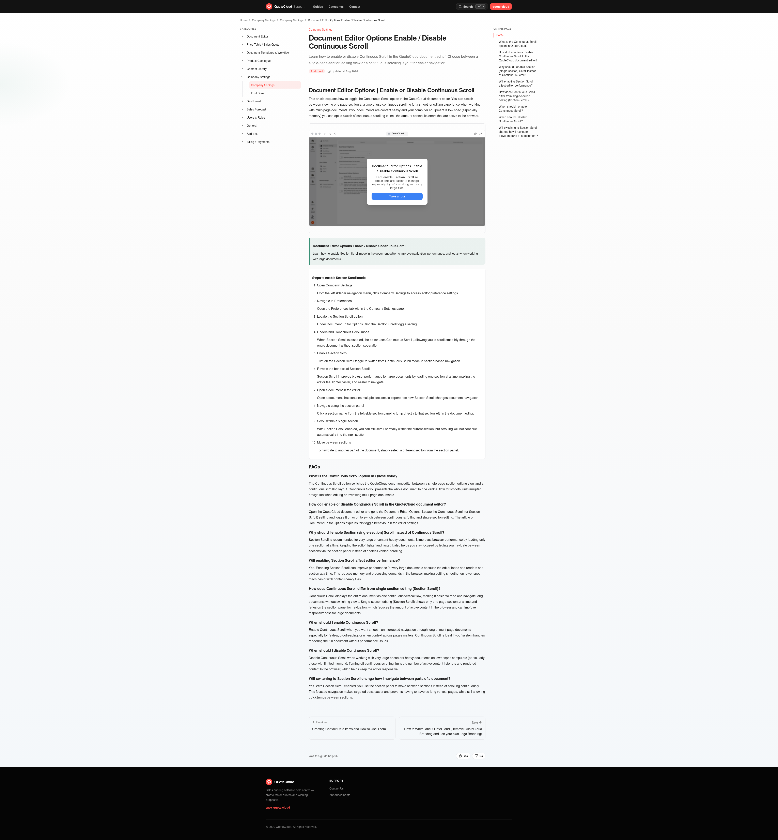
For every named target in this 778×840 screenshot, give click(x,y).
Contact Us (336, 788)
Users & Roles (256, 117)
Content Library (257, 69)
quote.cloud (501, 6)
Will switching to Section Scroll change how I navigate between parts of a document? (518, 131)
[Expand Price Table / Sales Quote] (242, 44)
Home (244, 20)
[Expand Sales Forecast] (242, 109)
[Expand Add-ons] (242, 133)
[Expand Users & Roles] (242, 117)
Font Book (257, 93)
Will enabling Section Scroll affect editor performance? (516, 83)
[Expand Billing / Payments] (242, 141)
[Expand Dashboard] (242, 101)
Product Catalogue (259, 61)
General (252, 125)
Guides (318, 6)
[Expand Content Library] (242, 68)
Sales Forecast (256, 109)
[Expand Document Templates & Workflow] (242, 52)
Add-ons (252, 134)
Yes (466, 756)
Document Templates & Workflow (268, 52)
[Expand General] (242, 125)
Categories (336, 6)
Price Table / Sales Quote (263, 44)
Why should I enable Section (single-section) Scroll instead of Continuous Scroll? (517, 71)
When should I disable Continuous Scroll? (513, 119)
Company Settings (264, 20)
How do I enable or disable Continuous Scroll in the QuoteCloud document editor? (518, 56)
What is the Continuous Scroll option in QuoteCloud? (517, 44)
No (481, 756)
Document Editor (257, 36)
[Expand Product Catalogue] (242, 60)
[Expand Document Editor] (242, 36)
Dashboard (254, 101)
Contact (354, 6)
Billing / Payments (258, 142)
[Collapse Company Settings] (242, 77)
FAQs (499, 35)
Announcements (339, 795)
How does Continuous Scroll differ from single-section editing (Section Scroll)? (517, 96)
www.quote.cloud (278, 807)
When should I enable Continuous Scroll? (513, 108)
